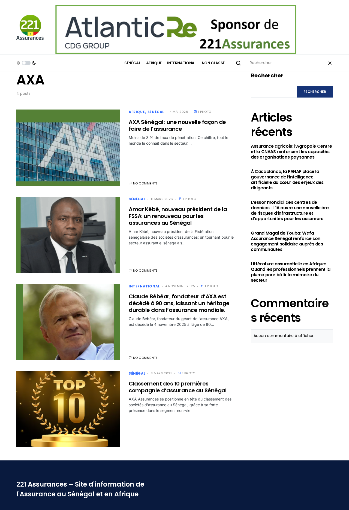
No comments (145, 183)
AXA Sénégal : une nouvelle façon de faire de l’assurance (177, 125)
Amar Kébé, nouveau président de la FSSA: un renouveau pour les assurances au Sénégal (178, 216)
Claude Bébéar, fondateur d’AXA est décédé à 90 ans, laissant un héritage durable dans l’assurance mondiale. (179, 303)
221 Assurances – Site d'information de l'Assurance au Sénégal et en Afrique (80, 489)
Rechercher (267, 75)
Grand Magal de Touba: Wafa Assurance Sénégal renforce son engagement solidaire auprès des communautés (287, 241)
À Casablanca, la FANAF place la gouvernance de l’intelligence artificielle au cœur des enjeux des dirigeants (287, 180)
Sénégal (156, 112)
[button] (26, 63)
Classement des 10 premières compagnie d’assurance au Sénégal (177, 387)
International (144, 286)
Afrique (137, 112)
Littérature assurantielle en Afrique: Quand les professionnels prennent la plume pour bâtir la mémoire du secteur (290, 272)
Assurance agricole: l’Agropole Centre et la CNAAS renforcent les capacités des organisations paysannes (291, 152)
